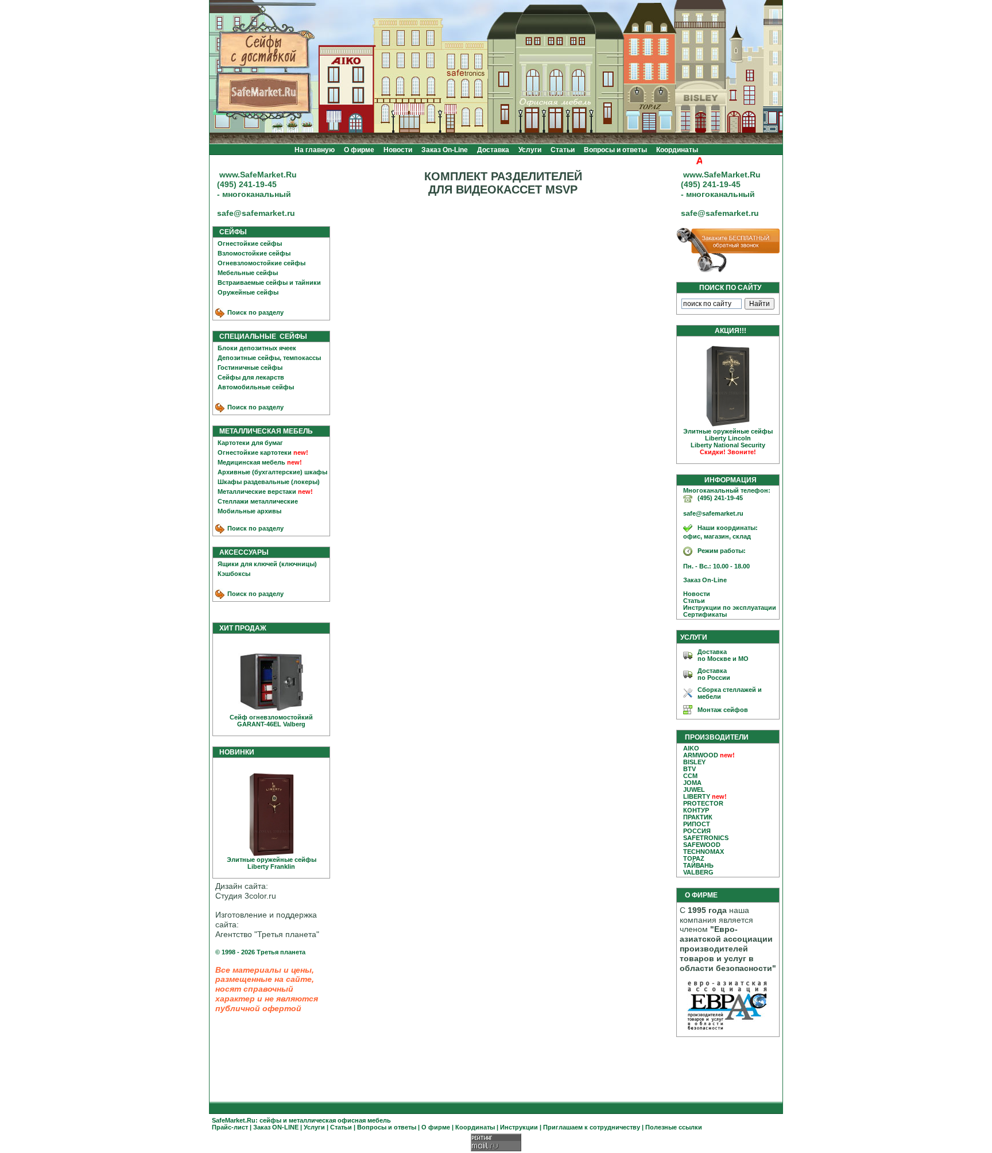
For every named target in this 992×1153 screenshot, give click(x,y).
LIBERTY (696, 796)
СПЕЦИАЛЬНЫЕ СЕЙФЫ (260, 336)
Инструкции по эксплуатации (727, 607)
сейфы (270, 1120)
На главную (314, 150)
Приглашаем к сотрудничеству (591, 1127)
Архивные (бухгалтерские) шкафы (272, 472)
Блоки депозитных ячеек (257, 348)
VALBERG (698, 872)
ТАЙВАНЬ (698, 865)
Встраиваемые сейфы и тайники (269, 282)
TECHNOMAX (703, 851)
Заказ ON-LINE (276, 1127)
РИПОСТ (696, 824)
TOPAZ (693, 858)
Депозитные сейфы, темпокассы (269, 357)
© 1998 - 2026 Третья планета (260, 952)
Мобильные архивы (249, 511)
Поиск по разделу (255, 312)
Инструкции (519, 1127)
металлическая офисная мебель (340, 1120)
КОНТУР (696, 810)
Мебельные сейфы (248, 272)
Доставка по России (714, 674)
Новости (397, 150)
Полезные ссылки (673, 1127)
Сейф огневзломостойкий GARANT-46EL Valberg (271, 721)
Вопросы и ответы (615, 150)
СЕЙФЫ (230, 232)
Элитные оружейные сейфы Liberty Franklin (271, 863)
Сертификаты (702, 614)
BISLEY (694, 762)
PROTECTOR (703, 803)
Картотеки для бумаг (250, 442)
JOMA (692, 782)
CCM (690, 775)
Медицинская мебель (251, 462)
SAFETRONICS (705, 837)
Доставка (493, 150)
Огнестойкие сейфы (250, 243)
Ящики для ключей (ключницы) (267, 563)
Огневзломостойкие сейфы (261, 263)
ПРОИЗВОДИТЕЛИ (717, 737)
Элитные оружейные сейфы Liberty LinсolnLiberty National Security (728, 441)
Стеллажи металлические (258, 501)
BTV (689, 768)
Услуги (529, 150)
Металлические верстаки (257, 491)
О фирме (359, 150)
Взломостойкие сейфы (254, 253)
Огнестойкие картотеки (255, 452)
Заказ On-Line (444, 150)
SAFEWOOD (701, 844)
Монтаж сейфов (723, 709)
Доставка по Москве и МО (723, 655)
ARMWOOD (700, 755)
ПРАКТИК (697, 817)
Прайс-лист (230, 1127)
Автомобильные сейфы (256, 387)
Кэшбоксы (234, 573)
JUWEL (694, 789)
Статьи (563, 150)
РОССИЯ (697, 830)
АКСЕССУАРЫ (241, 552)
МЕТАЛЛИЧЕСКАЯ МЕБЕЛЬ (263, 431)
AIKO (691, 748)
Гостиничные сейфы (250, 367)
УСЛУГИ (693, 637)
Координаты (677, 150)
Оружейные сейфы (248, 292)
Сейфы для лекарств (251, 377)
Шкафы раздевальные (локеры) (269, 481)
